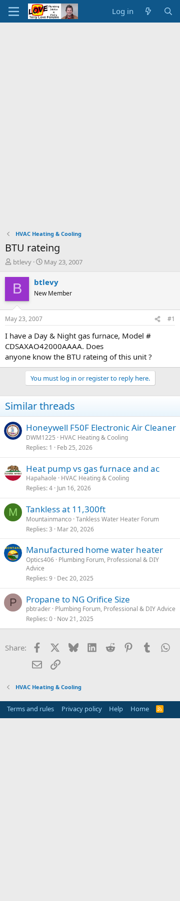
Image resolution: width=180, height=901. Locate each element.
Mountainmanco (49, 519)
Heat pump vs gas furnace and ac (93, 468)
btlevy (22, 261)
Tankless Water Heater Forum (117, 519)
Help (116, 708)
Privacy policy (82, 708)
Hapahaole (41, 478)
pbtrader (38, 609)
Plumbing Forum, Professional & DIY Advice (92, 563)
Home (139, 708)
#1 (171, 319)
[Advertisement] (90, 118)
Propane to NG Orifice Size (78, 599)
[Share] (157, 319)
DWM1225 (41, 437)
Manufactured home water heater (94, 549)
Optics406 (40, 559)
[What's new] (148, 11)
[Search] (168, 11)
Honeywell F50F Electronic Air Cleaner (101, 427)
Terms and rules (30, 708)
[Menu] (14, 12)
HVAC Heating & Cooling (94, 437)
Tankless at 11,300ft (66, 509)
